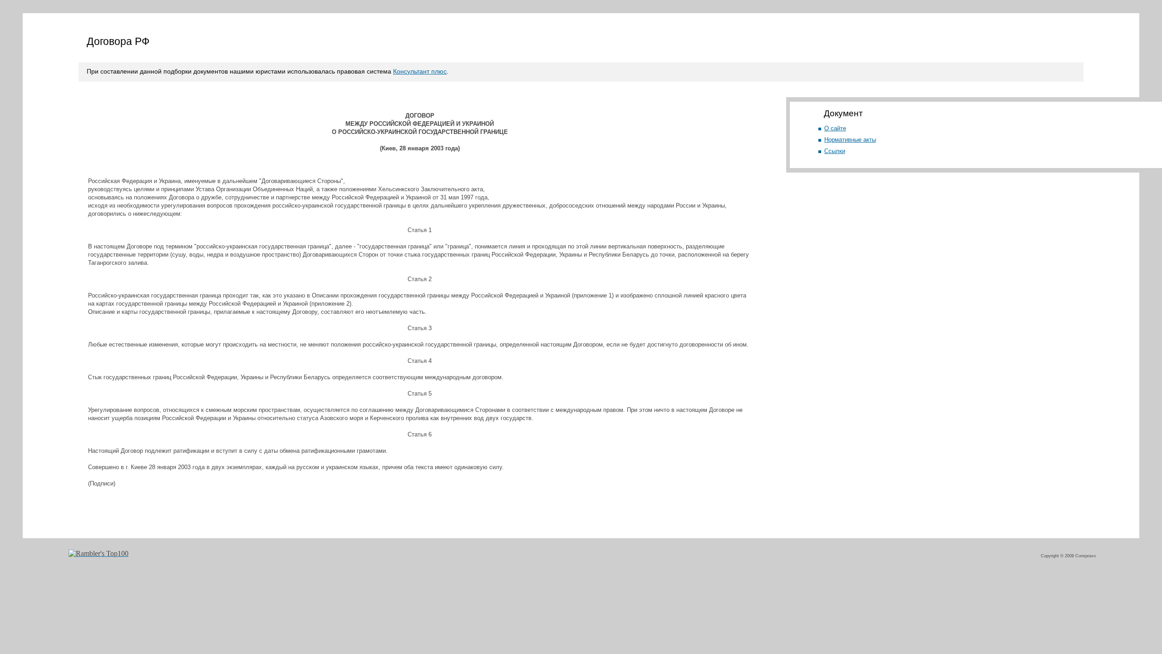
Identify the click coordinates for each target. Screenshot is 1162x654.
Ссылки (834, 151)
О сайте (835, 128)
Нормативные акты (850, 139)
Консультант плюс (420, 71)
